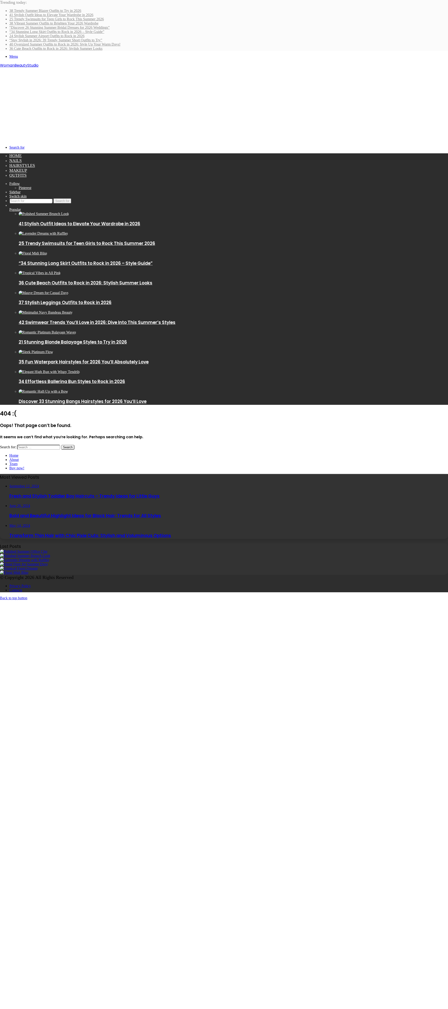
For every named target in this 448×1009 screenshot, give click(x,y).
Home (15, 155)
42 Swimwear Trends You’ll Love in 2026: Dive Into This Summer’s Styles (97, 322)
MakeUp (18, 170)
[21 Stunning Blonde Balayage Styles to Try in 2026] (47, 332)
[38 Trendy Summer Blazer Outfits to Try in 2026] (24, 551)
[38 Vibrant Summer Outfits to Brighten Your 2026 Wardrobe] (24, 564)
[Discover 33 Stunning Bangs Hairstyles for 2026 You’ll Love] (43, 391)
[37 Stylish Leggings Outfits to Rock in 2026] (43, 293)
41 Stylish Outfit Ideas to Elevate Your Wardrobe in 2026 (51, 15)
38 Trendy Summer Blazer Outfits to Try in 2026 (45, 11)
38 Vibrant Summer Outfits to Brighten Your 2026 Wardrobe (53, 23)
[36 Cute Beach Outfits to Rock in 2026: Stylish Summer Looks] (40, 273)
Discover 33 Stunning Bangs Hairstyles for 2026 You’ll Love (83, 401)
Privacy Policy (20, 586)
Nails (15, 160)
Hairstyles (22, 165)
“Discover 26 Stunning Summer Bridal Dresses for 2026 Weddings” (59, 27)
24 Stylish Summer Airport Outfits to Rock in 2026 (46, 36)
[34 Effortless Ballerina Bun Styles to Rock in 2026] (49, 372)
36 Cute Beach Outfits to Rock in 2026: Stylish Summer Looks (55, 48)
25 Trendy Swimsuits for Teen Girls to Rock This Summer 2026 (56, 19)
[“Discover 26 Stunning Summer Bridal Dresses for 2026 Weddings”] (19, 568)
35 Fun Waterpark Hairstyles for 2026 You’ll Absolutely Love (84, 362)
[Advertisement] (224, 103)
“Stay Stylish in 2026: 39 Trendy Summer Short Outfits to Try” (55, 40)
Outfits (18, 175)
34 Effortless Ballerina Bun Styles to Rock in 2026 (72, 381)
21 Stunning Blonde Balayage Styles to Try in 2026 (73, 342)
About (14, 460)
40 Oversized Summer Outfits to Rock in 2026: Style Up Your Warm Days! (64, 44)
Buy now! (16, 468)
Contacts (15, 590)
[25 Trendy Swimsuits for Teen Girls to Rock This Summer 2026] (43, 233)
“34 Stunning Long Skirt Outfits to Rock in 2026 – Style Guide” (56, 32)
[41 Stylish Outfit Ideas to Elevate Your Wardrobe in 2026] (44, 214)
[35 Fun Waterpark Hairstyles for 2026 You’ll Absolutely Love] (36, 352)
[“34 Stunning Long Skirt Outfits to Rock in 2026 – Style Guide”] (33, 253)
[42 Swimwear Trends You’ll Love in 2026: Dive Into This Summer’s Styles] (46, 312)
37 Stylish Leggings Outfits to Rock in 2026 (65, 302)
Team (13, 464)
